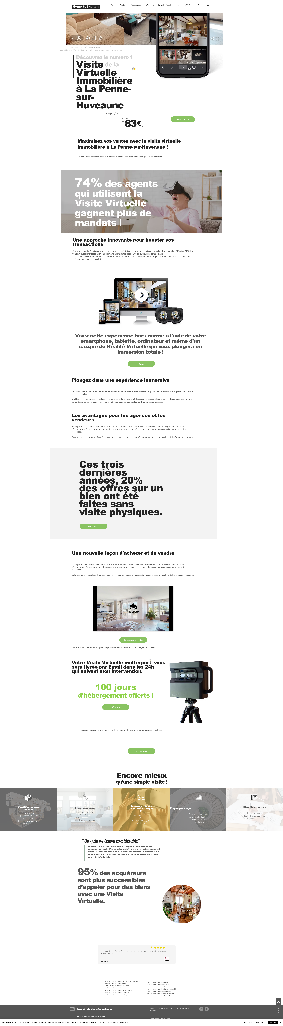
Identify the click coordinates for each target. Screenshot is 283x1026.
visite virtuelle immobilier (113, 995)
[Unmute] (99, 628)
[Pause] (96, 628)
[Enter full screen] (203, 45)
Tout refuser (260, 1022)
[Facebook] (207, 1009)
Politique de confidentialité (119, 1022)
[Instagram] (201, 1009)
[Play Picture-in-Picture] (199, 45)
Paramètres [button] (248, 1022)
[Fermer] (280, 1022)
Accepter (273, 1022)
